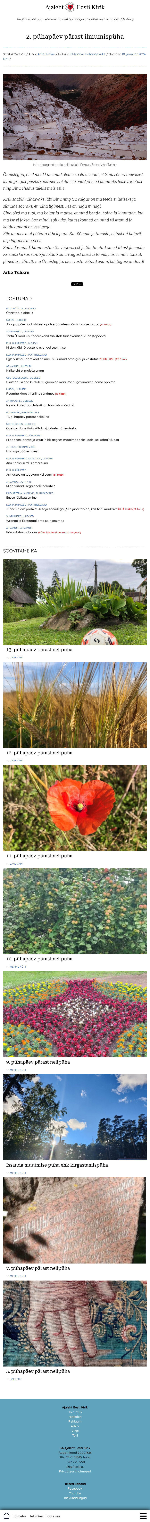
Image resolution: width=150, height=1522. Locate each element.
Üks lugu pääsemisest (22, 451)
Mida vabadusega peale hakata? (30, 486)
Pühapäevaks (95, 54)
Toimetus (75, 1412)
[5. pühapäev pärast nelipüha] (75, 1365)
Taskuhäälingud (75, 1498)
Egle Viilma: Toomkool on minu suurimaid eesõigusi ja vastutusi (53, 359)
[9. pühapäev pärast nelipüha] (75, 1056)
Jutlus (11, 446)
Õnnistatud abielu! (19, 313)
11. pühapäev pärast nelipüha (39, 856)
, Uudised (30, 308)
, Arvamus (25, 527)
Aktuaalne (13, 400)
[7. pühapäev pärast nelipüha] (75, 1262)
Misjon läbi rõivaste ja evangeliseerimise (36, 347)
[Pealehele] (70, 11)
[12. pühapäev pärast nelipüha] (75, 747)
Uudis (10, 319)
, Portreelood (37, 354)
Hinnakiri (75, 1417)
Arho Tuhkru (46, 54)
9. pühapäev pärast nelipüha (38, 1062)
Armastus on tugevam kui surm (29, 474)
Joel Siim (15, 1379)
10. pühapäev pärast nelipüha (39, 959)
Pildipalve (77, 54)
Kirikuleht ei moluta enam (25, 370)
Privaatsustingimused (75, 1471)
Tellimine (36, 1516)
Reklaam (75, 1421)
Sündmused (14, 331)
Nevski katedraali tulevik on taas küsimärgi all (40, 405)
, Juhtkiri (25, 366)
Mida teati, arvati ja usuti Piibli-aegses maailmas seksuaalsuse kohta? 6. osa (62, 440)
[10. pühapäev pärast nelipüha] (75, 953)
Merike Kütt (18, 966)
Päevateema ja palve (20, 493)
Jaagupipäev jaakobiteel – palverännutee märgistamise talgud (53, 324)
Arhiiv (75, 1426)
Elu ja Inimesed (16, 343)
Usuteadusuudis (17, 377)
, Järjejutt (34, 435)
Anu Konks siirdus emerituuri (27, 463)
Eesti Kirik (91, 7)
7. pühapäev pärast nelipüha (38, 1268)
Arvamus (12, 366)
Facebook (75, 1488)
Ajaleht (54, 7)
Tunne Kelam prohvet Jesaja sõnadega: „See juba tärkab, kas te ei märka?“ (61, 509)
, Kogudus (34, 458)
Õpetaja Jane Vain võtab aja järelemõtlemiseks (41, 428)
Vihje (75, 1431)
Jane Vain (16, 657)
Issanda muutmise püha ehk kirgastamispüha (57, 1165)
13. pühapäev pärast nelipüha (39, 649)
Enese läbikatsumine (21, 497)
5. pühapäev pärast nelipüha (38, 1371)
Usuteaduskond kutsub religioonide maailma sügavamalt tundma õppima (60, 382)
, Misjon (32, 343)
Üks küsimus (14, 423)
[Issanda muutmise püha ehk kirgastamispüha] (75, 1159)
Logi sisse (53, 1516)
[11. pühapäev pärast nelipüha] (75, 850)
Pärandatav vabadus (22, 532)
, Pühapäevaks (29, 412)
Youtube (75, 1493)
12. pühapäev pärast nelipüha (27, 417)
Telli (75, 1435)
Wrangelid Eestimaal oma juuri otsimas (35, 521)
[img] (143, 1516)
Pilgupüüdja (15, 308)
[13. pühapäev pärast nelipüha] (75, 644)
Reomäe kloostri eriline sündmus (30, 393)
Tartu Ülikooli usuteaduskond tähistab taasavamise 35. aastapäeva (56, 336)
